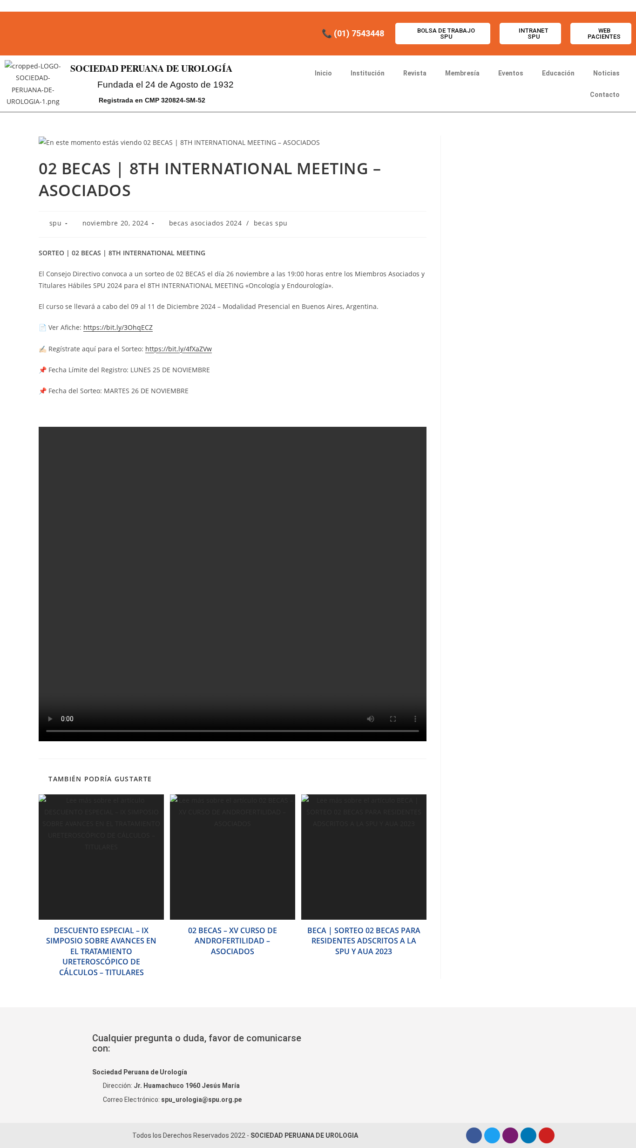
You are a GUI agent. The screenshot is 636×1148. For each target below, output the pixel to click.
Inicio (323, 73)
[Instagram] (510, 1135)
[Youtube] (547, 1135)
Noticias (606, 73)
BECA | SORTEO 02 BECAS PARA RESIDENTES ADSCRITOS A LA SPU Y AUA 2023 (363, 941)
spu (55, 223)
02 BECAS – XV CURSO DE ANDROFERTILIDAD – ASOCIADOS (232, 941)
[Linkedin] (528, 1135)
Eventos (510, 73)
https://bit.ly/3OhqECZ (118, 327)
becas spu (271, 223)
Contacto (605, 94)
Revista (414, 73)
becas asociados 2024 (205, 223)
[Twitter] (492, 1135)
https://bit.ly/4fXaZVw (178, 348)
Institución (368, 73)
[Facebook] (474, 1135)
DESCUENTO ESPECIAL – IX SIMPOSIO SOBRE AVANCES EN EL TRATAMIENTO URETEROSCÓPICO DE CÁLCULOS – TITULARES (101, 951)
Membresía (462, 73)
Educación (558, 73)
